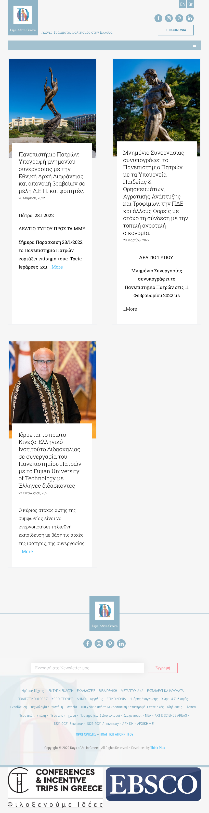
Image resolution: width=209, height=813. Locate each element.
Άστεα (191, 707)
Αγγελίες (96, 699)
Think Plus (157, 748)
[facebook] (158, 18)
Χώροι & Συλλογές (174, 699)
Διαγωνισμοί (132, 715)
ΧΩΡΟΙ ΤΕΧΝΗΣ (62, 699)
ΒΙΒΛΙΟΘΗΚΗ (108, 691)
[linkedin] (190, 18)
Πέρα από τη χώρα (62, 715)
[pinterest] (179, 18)
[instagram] (169, 18)
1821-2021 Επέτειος (68, 724)
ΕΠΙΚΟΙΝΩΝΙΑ (116, 699)
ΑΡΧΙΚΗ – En (146, 724)
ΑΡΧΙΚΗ (128, 724)
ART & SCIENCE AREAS (171, 715)
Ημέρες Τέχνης (33, 691)
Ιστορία (72, 707)
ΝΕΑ (148, 715)
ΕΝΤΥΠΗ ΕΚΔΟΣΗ (60, 691)
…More (55, 267)
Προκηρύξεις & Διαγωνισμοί (100, 715)
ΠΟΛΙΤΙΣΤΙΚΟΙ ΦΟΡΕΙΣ (33, 699)
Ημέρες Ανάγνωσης (143, 699)
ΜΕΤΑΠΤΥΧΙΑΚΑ (132, 691)
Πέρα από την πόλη (32, 715)
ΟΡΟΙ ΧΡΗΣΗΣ (86, 734)
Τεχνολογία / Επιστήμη (47, 707)
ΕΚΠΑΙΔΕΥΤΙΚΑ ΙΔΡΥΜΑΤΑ (165, 691)
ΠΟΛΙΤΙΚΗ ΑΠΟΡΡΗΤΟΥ (116, 734)
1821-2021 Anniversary (102, 724)
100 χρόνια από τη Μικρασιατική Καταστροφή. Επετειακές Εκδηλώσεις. (132, 707)
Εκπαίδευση (18, 707)
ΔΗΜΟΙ (81, 699)
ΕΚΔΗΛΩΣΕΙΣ (86, 691)
